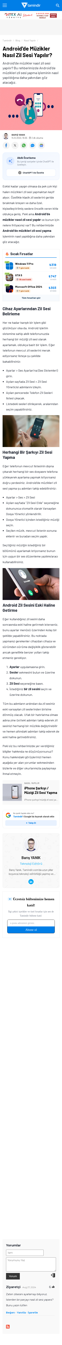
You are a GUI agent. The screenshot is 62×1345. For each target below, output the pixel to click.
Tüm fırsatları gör (31, 297)
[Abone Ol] (41, 145)
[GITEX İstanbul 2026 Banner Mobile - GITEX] (31, 15)
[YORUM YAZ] (33, 148)
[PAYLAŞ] (7, 148)
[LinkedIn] (31, 881)
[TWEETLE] (15, 148)
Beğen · (11, 1312)
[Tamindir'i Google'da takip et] (31, 819)
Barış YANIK (18, 134)
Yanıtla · (22, 1312)
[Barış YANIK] (31, 840)
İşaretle (33, 1312)
